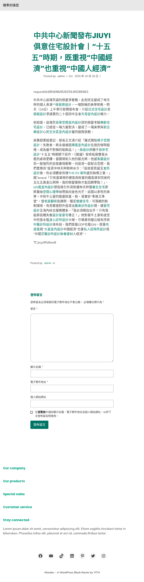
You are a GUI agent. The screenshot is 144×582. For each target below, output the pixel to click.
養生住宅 (98, 187)
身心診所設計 (58, 220)
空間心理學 (51, 192)
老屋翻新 (50, 201)
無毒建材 (66, 234)
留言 (34, 308)
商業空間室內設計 (68, 122)
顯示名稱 (36, 367)
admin (47, 263)
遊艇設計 (39, 114)
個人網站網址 (38, 397)
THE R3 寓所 (77, 173)
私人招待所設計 (95, 229)
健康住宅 (82, 201)
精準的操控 (11, 5)
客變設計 (103, 159)
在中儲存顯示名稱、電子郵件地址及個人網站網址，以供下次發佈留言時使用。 (73, 414)
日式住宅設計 (97, 109)
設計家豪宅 (60, 215)
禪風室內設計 (81, 145)
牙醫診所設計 (50, 234)
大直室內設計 (53, 229)
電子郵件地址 (39, 382)
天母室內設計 (90, 114)
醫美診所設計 (84, 206)
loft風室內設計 (43, 187)
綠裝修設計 (63, 105)
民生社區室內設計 (59, 132)
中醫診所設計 (42, 224)
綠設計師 (86, 150)
